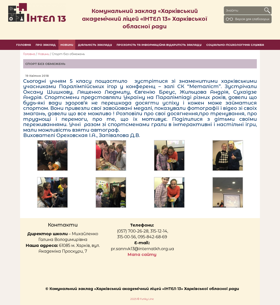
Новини (43, 54)
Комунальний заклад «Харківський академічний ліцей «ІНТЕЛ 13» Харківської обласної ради (144, 19)
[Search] (267, 10)
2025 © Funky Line (142, 298)
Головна (29, 54)
